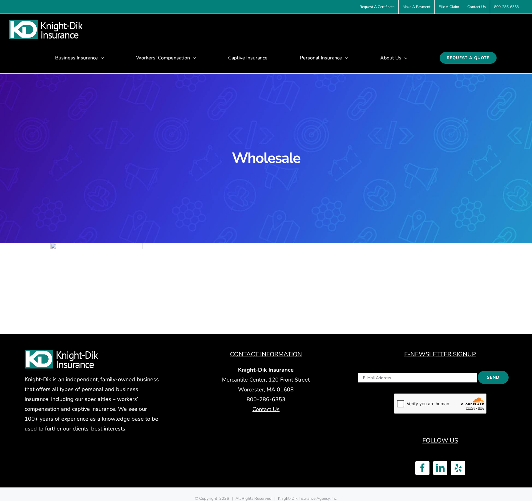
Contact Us (266, 409)
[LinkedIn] (440, 468)
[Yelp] (458, 468)
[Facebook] (422, 468)
